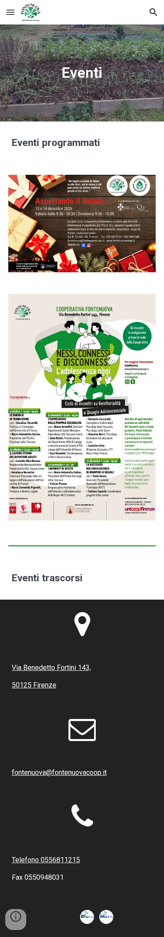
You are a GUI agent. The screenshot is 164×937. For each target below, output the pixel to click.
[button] (10, 12)
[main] (82, 73)
